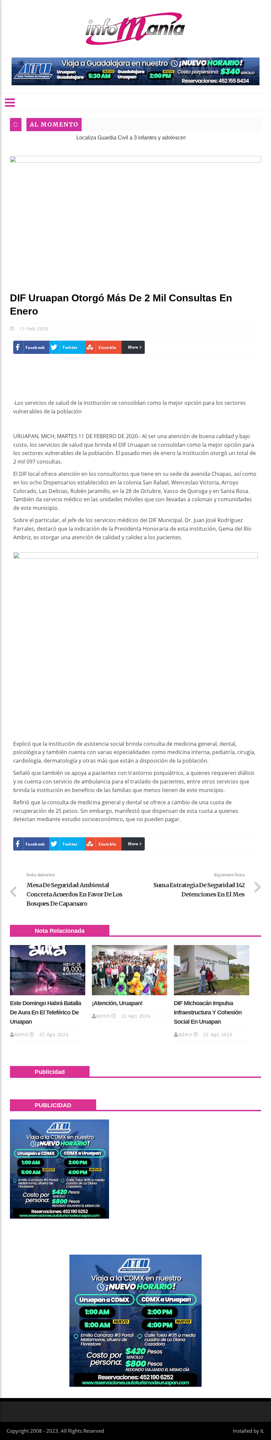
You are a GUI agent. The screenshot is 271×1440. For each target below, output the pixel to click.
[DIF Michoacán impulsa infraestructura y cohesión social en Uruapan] (211, 970)
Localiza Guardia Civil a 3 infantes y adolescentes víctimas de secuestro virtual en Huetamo (161, 137)
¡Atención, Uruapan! (117, 1003)
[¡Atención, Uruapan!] (129, 970)
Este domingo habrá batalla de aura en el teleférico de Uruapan (45, 1012)
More (133, 347)
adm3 (21, 1034)
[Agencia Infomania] (135, 28)
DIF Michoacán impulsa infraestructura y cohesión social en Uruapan (208, 1012)
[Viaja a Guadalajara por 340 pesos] (135, 71)
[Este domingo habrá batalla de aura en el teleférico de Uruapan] (47, 970)
